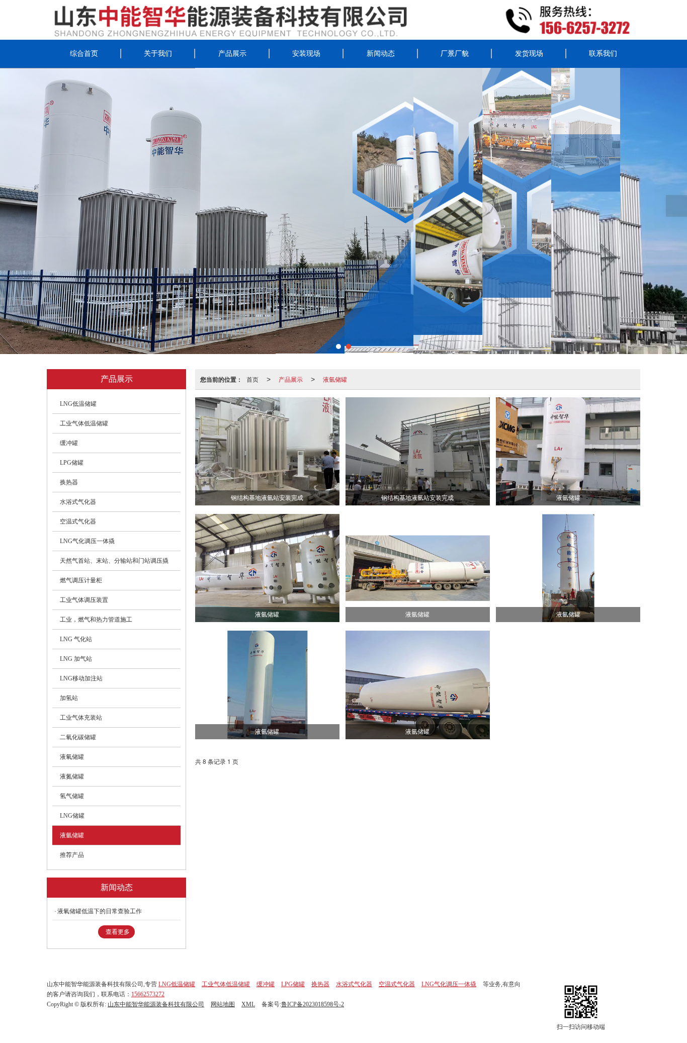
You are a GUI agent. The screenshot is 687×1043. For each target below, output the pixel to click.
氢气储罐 (72, 796)
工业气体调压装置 (84, 599)
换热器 (69, 482)
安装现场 (306, 53)
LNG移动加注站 (81, 678)
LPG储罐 (71, 462)
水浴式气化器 (78, 501)
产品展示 (232, 53)
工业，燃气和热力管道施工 (96, 619)
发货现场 (529, 53)
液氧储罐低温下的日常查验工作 (99, 911)
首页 (252, 379)
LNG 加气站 (76, 658)
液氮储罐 (72, 776)
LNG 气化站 (76, 639)
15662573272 (147, 994)
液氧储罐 (72, 756)
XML (248, 1004)
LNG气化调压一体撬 (87, 541)
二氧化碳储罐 (78, 737)
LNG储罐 (72, 815)
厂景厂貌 (455, 53)
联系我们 (603, 53)
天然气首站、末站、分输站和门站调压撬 (114, 560)
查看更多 (118, 931)
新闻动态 (381, 53)
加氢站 (69, 698)
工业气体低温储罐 (84, 423)
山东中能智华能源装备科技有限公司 (156, 1004)
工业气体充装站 (81, 717)
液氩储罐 (335, 379)
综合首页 (84, 53)
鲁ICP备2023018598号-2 (312, 1004)
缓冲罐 (69, 443)
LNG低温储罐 (78, 403)
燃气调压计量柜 (81, 580)
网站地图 (223, 1004)
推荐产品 (72, 854)
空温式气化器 (78, 521)
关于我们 (158, 53)
